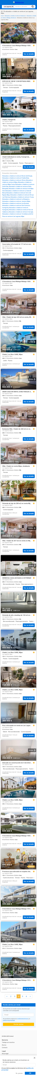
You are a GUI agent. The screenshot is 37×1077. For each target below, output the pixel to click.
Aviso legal (5, 1053)
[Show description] (34, 45)
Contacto (4, 1047)
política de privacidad (9, 1020)
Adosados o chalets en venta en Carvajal (21, 212)
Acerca (4, 1045)
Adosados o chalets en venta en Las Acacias (15, 203)
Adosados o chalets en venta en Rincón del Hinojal (17, 176)
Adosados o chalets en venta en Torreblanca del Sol (17, 214)
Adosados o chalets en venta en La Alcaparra (15, 199)
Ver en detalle (29, 54)
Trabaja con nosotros (8, 1042)
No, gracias (19, 1073)
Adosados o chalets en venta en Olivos (13, 180)
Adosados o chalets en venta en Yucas (22, 197)
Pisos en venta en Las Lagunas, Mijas (13, 216)
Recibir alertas (18, 1024)
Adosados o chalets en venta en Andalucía (15, 15)
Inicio (2, 15)
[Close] (34, 1058)
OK (30, 1073)
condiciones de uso (22, 1018)
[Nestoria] (18, 2)
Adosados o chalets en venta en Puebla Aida (15, 178)
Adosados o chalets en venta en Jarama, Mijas (16, 201)
